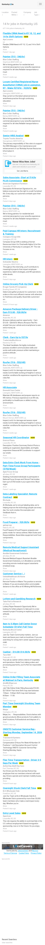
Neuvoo (35, 851)
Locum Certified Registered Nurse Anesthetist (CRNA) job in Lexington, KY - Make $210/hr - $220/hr (22, 84)
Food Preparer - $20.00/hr (16, 522)
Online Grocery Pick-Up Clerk (18, 284)
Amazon (6, 315)
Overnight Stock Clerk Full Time (19, 788)
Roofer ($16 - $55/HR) (14, 362)
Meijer (5, 710)
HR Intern (7, 259)
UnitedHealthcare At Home (14, 577)
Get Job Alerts (22, 171)
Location (5, 12)
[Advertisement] (20, 897)
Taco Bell (7, 655)
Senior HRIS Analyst (13, 135)
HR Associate (10, 387)
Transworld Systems (11, 738)
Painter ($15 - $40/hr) (14, 56)
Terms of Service (10, 853)
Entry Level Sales (11, 813)
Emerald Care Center (11, 390)
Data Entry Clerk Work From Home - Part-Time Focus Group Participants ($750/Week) (21, 465)
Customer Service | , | (14, 573)
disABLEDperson (10, 683)
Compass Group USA (11, 237)
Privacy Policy (36, 853)
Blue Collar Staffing (11, 60)
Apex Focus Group (10, 472)
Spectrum (7, 816)
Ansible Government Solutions (15, 553)
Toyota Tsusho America (13, 139)
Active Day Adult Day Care (13, 766)
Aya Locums (8, 39)
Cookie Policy (24, 853)
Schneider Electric (10, 262)
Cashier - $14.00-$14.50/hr (16, 652)
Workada (6, 500)
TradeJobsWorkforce (12, 340)
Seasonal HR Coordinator (16, 437)
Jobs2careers (23, 851)
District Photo (9, 440)
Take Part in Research (12, 602)
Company (27, 12)
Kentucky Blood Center (12, 630)
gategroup (7, 525)
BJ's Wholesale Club (11, 791)
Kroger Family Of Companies (15, 287)
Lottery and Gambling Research (19, 598)
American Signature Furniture (15, 184)
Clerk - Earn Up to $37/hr (15, 337)
